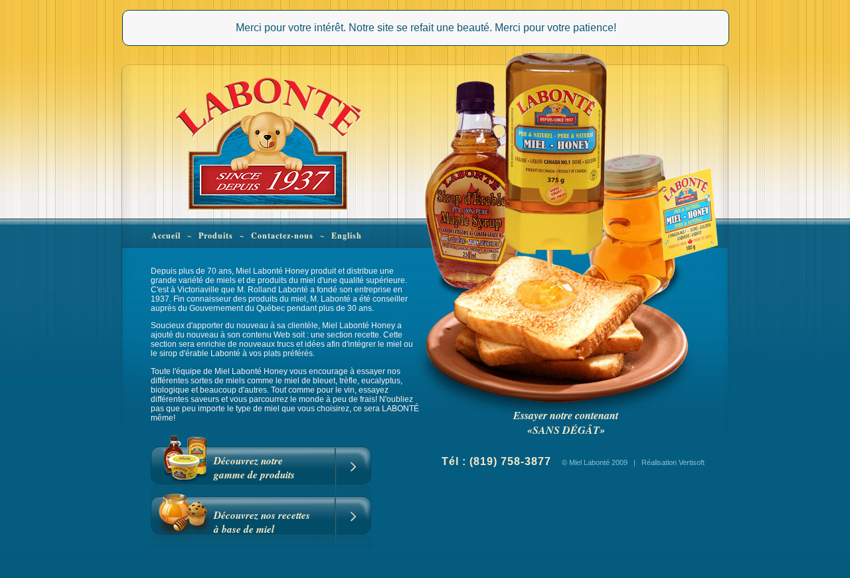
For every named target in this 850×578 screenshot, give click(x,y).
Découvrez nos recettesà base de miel (262, 522)
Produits (216, 235)
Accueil (166, 235)
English (346, 235)
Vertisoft (692, 462)
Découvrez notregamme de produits (254, 468)
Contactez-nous (282, 235)
